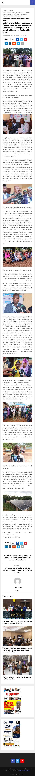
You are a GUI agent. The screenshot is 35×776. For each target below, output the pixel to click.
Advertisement (19, 774)
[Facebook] (13, 761)
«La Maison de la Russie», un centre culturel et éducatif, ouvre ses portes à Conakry (17, 570)
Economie (15, 18)
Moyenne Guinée (26, 18)
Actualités (5, 18)
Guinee (19, 18)
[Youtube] (22, 761)
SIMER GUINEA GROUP (24, 770)
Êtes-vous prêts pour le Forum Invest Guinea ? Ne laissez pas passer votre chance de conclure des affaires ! (17, 650)
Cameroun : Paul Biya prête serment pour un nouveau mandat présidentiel (17, 622)
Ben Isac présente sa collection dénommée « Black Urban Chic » (17, 678)
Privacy (12, 774)
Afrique (10, 18)
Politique (5, 20)
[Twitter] (17, 761)
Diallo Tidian (7, 35)
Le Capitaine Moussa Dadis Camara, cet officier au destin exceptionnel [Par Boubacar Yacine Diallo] (18, 557)
